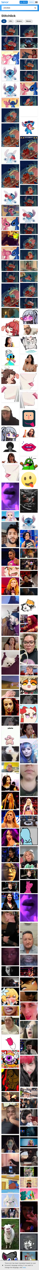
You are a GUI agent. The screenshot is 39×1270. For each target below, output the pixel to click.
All (4, 21)
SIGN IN (31, 2)
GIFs (10, 21)
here (24, 1267)
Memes (28, 21)
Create (24, 2)
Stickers (19, 21)
